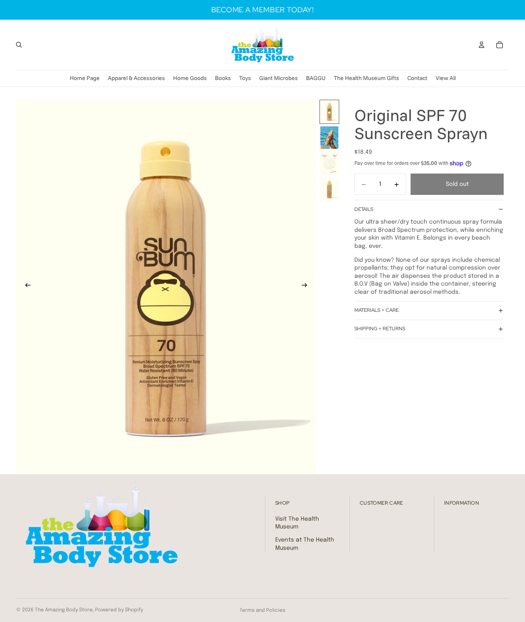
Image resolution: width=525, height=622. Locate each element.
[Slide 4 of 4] (329, 189)
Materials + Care (376, 310)
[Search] (19, 45)
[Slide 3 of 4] (329, 163)
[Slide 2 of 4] (329, 137)
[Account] (481, 45)
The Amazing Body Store (64, 610)
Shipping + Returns (379, 328)
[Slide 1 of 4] (329, 112)
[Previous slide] (25, 287)
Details (363, 209)
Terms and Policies (262, 610)
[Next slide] (307, 287)
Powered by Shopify (119, 610)
